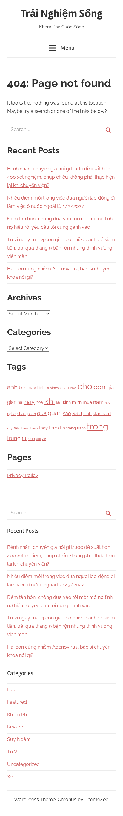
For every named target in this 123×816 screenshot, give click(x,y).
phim (31, 414)
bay (32, 387)
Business (53, 388)
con (99, 387)
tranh (81, 428)
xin (44, 439)
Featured (17, 702)
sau (77, 413)
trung (14, 438)
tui (24, 438)
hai (20, 402)
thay (43, 428)
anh (12, 387)
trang (71, 428)
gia (110, 387)
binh (40, 388)
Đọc (11, 689)
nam (98, 402)
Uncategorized (23, 764)
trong (97, 426)
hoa (39, 402)
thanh (33, 428)
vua (31, 438)
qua (42, 413)
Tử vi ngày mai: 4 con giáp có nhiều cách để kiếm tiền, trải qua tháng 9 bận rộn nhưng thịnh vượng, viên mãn (61, 248)
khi (49, 401)
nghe (11, 414)
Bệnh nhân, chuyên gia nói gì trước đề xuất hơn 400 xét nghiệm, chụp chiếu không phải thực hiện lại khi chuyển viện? (61, 177)
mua (87, 402)
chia (73, 388)
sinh (87, 413)
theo (54, 428)
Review (15, 727)
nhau (21, 413)
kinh (67, 402)
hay (29, 401)
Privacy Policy (22, 475)
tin (62, 428)
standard (102, 413)
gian (11, 402)
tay (16, 428)
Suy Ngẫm (19, 739)
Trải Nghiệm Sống (61, 13)
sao (67, 413)
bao (23, 387)
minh (77, 402)
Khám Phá (18, 714)
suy (10, 428)
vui (38, 439)
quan (55, 413)
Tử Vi (12, 752)
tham (24, 428)
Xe (10, 777)
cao (65, 387)
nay (107, 402)
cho (84, 386)
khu (59, 403)
